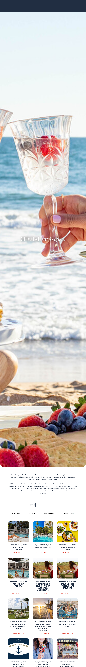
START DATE (16, 513)
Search (32, 505)
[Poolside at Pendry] (18, 538)
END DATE (32, 513)
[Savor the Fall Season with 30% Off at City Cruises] (43, 617)
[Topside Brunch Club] (67, 538)
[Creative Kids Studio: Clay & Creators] (67, 577)
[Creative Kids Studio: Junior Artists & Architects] (43, 577)
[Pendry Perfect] (43, 538)
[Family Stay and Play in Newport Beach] (18, 617)
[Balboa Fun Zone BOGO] (67, 617)
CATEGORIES (68, 513)
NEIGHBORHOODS (49, 513)
